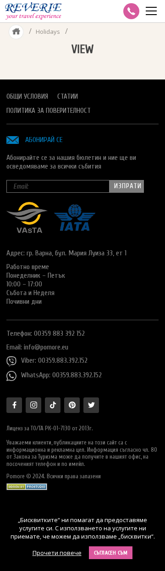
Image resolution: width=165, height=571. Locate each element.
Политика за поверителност (48, 111)
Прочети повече (57, 553)
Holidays (48, 31)
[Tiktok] (52, 405)
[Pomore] (33, 11)
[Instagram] (33, 405)
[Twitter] (91, 405)
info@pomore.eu (46, 347)
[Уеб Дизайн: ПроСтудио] (26, 484)
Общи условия (27, 96)
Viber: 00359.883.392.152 (54, 360)
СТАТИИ (67, 96)
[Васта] (27, 231)
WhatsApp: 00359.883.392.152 (61, 375)
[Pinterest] (72, 405)
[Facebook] (14, 405)
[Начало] (16, 31)
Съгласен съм (111, 553)
